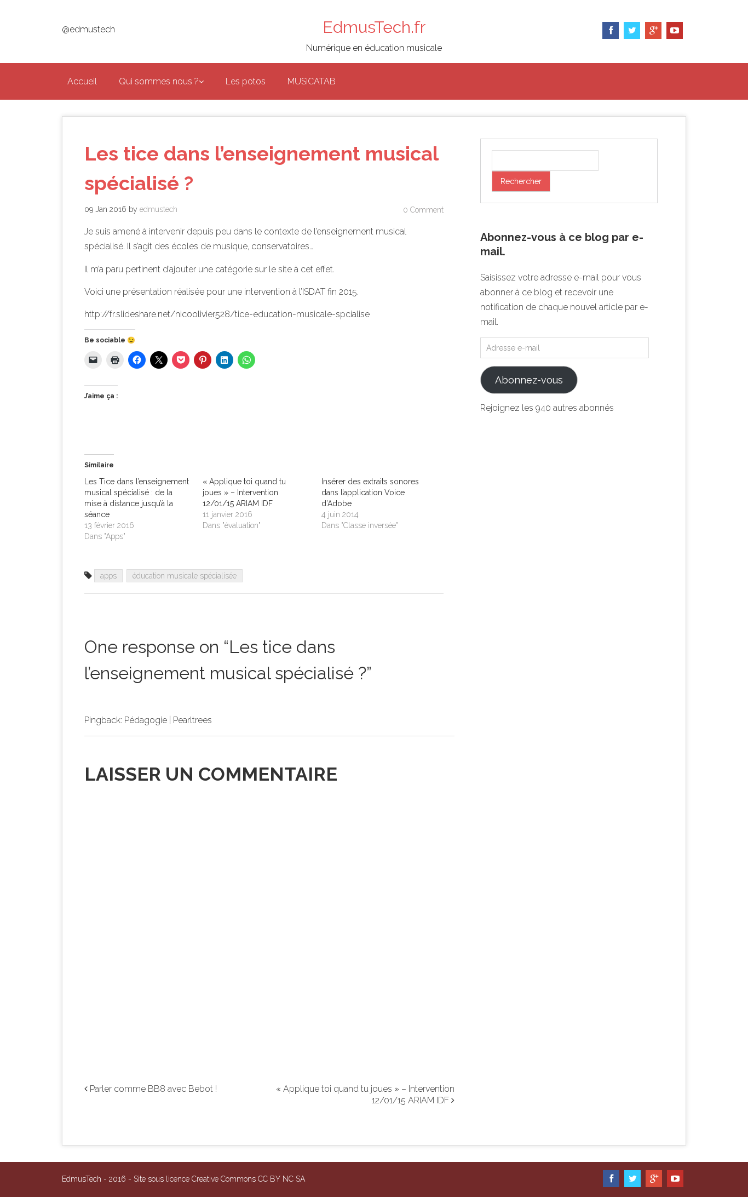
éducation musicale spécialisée (185, 575)
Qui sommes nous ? (159, 81)
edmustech (158, 209)
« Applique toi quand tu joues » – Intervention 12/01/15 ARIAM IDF (244, 492)
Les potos (246, 81)
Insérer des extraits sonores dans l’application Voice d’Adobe (370, 492)
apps (108, 575)
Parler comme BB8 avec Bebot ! (152, 1089)
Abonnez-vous (529, 380)
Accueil (82, 81)
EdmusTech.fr (374, 27)
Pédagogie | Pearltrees (168, 720)
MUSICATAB (311, 81)
